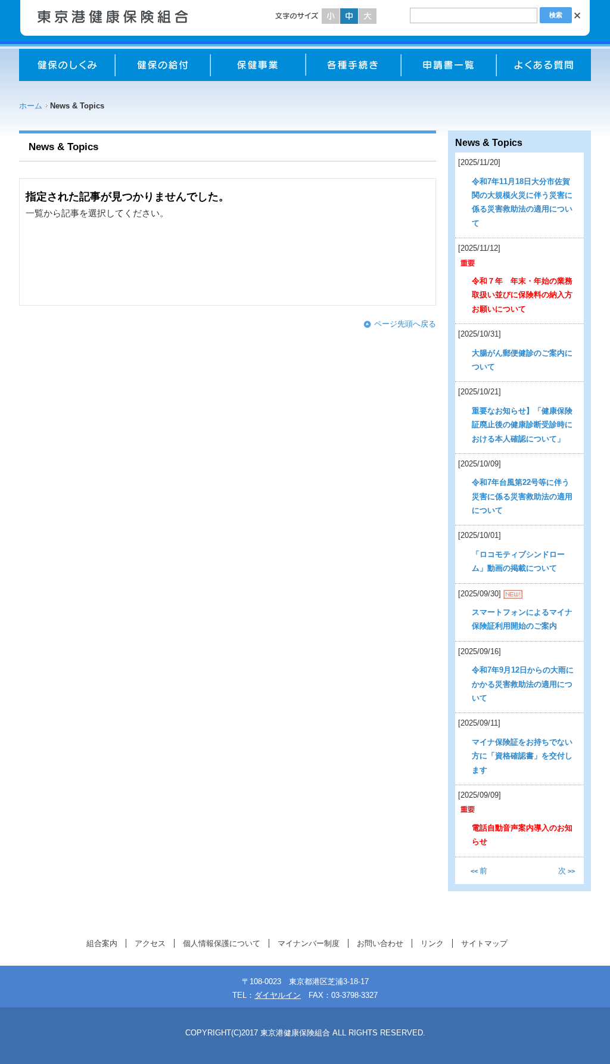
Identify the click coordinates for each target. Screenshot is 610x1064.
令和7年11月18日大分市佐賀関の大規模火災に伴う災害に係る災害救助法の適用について (522, 202)
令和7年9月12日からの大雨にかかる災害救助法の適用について (523, 683)
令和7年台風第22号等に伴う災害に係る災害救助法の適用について (522, 496)
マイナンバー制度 (309, 943)
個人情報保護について (221, 943)
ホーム (30, 105)
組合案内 (101, 943)
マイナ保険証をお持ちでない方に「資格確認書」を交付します (522, 756)
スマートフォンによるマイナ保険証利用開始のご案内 (522, 619)
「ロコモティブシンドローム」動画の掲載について (518, 561)
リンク (432, 943)
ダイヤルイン (277, 995)
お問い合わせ (380, 943)
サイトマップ (484, 943)
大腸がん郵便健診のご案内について (522, 360)
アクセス (150, 943)
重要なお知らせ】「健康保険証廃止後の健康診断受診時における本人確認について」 (522, 424)
